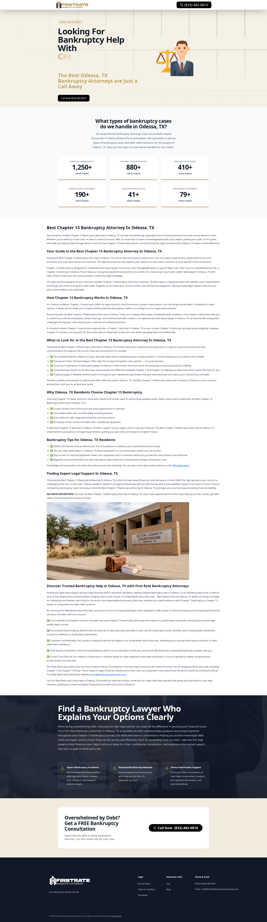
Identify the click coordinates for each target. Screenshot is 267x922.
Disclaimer (143, 895)
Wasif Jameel (117, 916)
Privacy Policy (144, 883)
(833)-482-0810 (196, 5)
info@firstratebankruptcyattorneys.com (220, 889)
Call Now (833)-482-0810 (73, 98)
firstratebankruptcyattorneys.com (108, 674)
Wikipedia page (181, 465)
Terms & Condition (146, 889)
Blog (168, 889)
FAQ (168, 883)
